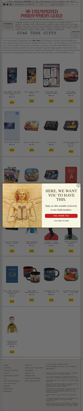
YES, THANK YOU (61, 216)
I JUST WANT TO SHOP (61, 221)
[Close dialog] (78, 185)
